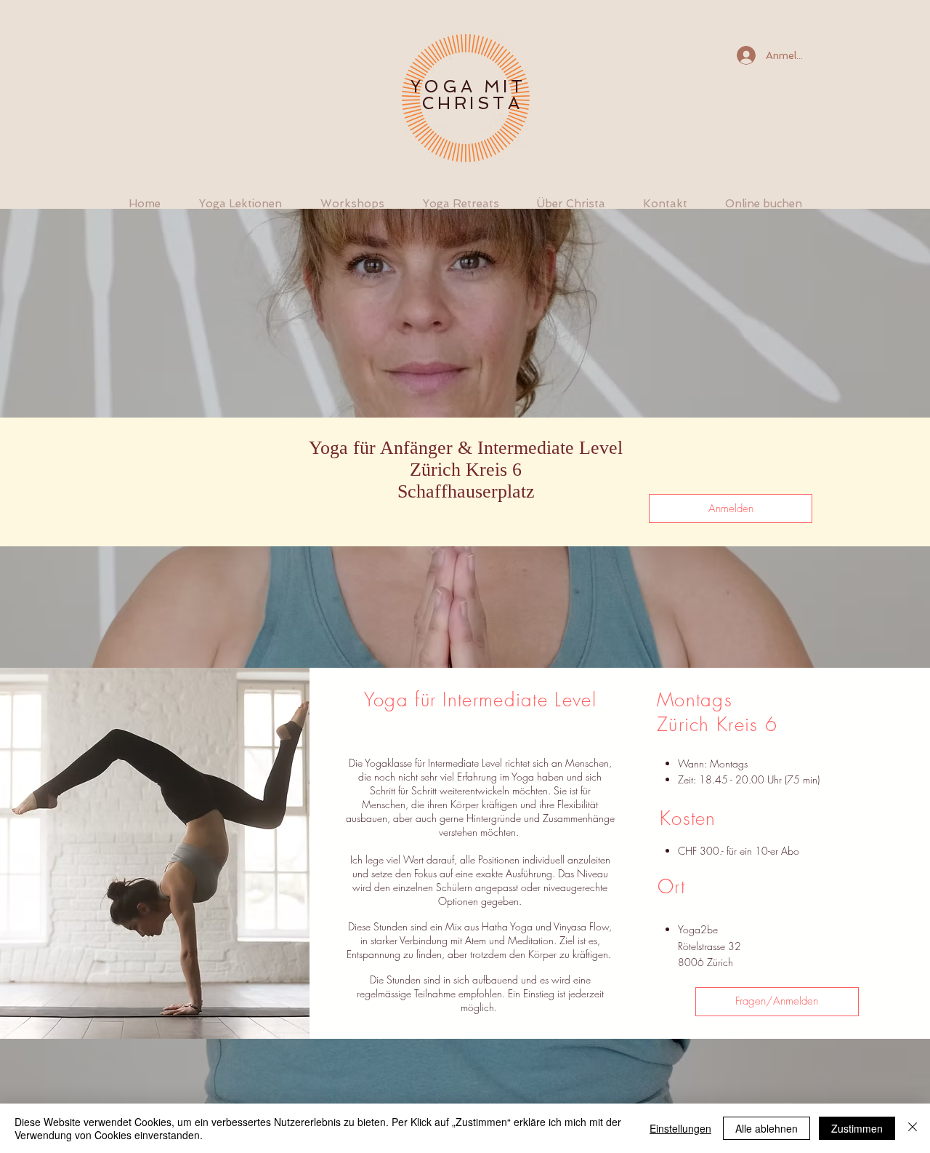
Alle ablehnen (766, 1128)
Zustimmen (857, 1128)
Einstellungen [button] (680, 1128)
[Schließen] (912, 1128)
